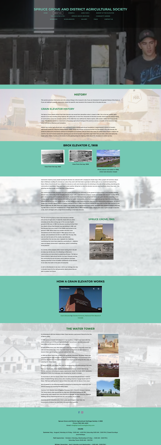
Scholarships (69, 19)
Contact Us (108, 19)
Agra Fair (85, 13)
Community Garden (103, 16)
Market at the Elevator (105, 13)
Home (46, 13)
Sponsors (53, 19)
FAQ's (96, 19)
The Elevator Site (57, 16)
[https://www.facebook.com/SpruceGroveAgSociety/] (79, 412)
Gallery (84, 19)
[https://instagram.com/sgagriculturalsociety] (82, 412)
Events (71, 13)
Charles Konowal (78, 315)
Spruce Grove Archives (80, 16)
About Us (57, 13)
